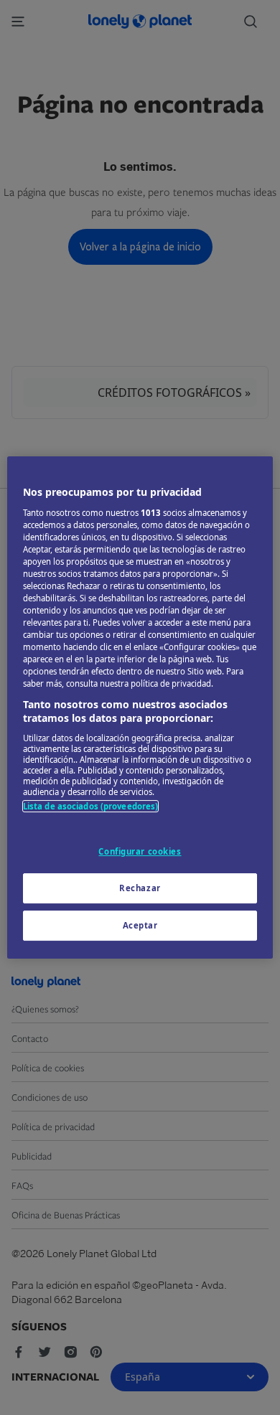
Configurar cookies (139, 851)
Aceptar (140, 925)
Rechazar (140, 888)
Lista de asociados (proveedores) (91, 806)
